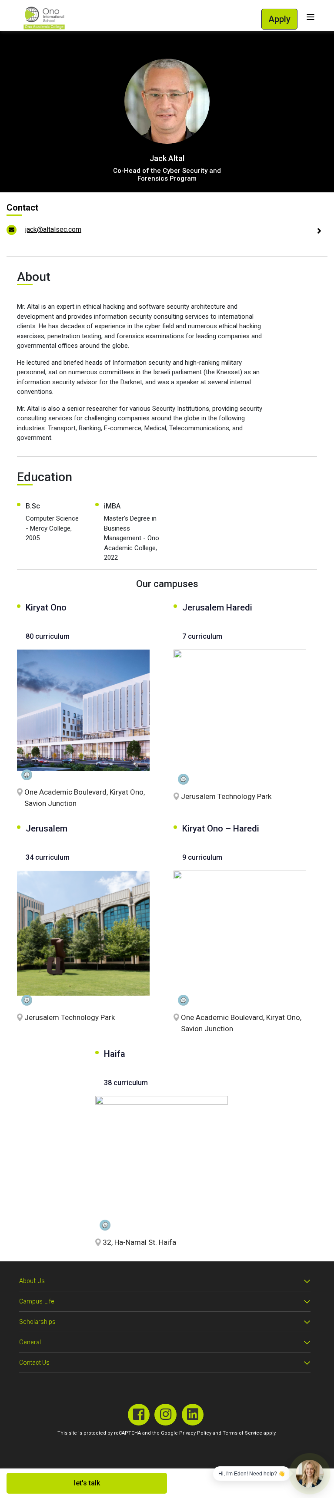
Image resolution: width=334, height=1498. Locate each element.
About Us (32, 1281)
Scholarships (37, 1322)
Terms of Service (242, 1433)
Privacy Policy (195, 1433)
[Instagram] (165, 1415)
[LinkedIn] (193, 1415)
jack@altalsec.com (53, 229)
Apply (279, 19)
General (30, 1342)
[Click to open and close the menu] (310, 17)
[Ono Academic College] (44, 18)
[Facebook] (139, 1415)
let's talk (87, 1483)
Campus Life (36, 1301)
